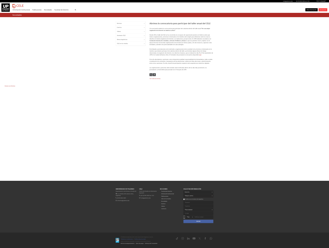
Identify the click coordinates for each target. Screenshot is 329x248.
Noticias (119, 23)
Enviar (198, 221)
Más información (311, 10)
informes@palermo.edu (123, 201)
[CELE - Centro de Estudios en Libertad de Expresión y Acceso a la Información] (27, 6)
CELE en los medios (122, 44)
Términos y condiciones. (127, 239)
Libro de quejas (140, 243)
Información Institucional (167, 194)
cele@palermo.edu (288, 1)
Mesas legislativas (122, 39)
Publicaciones (164, 196)
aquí (200, 55)
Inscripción (323, 10)
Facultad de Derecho (166, 191)
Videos (119, 31)
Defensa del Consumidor (151, 243)
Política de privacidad (140, 239)
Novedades (164, 201)
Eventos (119, 27)
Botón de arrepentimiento (128, 243)
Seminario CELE (121, 35)
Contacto (163, 209)
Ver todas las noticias (155, 79)
